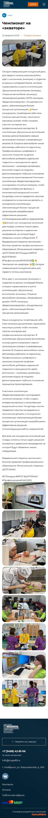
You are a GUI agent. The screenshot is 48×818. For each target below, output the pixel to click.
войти (33, 4)
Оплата (6, 789)
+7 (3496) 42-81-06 (13, 751)
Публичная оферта (13, 795)
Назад (9, 15)
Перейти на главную (25, 741)
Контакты (7, 784)
